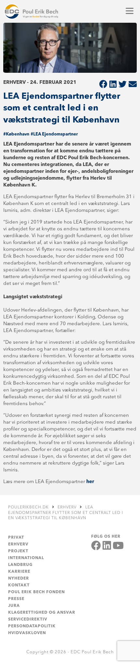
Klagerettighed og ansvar (41, 613)
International (26, 558)
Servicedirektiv (27, 619)
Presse (16, 599)
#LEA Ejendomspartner (54, 134)
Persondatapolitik (32, 626)
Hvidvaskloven (27, 633)
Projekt (18, 551)
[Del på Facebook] (103, 85)
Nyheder (18, 579)
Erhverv (18, 544)
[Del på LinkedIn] (113, 85)
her (90, 482)
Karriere (19, 572)
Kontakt (19, 585)
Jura (14, 606)
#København (16, 134)
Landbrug (20, 565)
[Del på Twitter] (123, 85)
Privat (16, 538)
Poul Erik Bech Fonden (36, 592)
